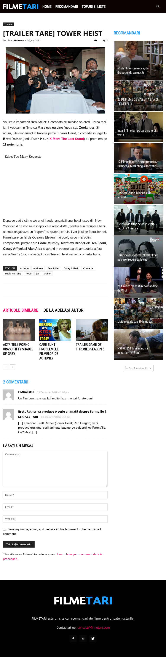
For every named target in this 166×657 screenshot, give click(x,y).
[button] (158, 7)
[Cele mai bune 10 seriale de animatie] (138, 189)
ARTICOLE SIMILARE (20, 310)
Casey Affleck (71, 268)
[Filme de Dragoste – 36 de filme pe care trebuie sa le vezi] (138, 251)
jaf (37, 273)
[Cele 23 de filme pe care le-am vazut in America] (138, 220)
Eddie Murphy (13, 273)
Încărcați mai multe (136, 368)
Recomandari (66, 6)
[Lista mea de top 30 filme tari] (138, 313)
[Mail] (83, 638)
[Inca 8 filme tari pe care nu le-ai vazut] (138, 127)
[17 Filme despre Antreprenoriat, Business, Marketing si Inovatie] (138, 158)
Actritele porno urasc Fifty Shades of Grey (18, 349)
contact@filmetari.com (93, 627)
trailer (47, 273)
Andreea (18, 40)
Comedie (88, 268)
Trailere (8, 24)
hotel (29, 273)
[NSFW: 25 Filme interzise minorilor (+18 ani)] (138, 344)
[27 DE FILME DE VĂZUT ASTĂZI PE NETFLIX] (138, 95)
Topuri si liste (93, 6)
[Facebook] (73, 638)
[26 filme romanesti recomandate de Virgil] (138, 282)
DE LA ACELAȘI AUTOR (63, 310)
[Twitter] (92, 638)
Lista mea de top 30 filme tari (135, 322)
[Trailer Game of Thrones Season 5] (92, 330)
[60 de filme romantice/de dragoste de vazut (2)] (138, 60)
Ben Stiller (53, 268)
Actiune (24, 268)
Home (46, 6)
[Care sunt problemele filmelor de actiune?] (55, 330)
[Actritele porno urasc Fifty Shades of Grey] (19, 330)
